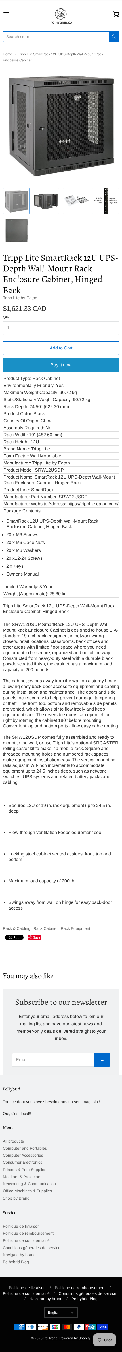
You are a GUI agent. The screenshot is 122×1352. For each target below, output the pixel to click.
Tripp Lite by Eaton (20, 297)
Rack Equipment (75, 928)
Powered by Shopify (74, 1338)
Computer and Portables (25, 1148)
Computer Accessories (23, 1155)
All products (13, 1141)
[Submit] (114, 36)
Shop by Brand (16, 1198)
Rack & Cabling (16, 928)
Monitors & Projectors (22, 1176)
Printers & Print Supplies (24, 1169)
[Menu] (14, 14)
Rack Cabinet (45, 928)
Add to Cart (61, 348)
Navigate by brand (19, 1255)
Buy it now (61, 364)
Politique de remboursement (28, 1233)
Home (7, 54)
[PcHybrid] (61, 14)
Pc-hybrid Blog (16, 1262)
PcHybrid (50, 1338)
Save (36, 937)
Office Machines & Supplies (27, 1191)
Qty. (6, 317)
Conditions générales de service (31, 1247)
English (54, 1313)
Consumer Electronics (22, 1162)
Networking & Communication (29, 1183)
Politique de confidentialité (26, 1240)
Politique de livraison (21, 1226)
